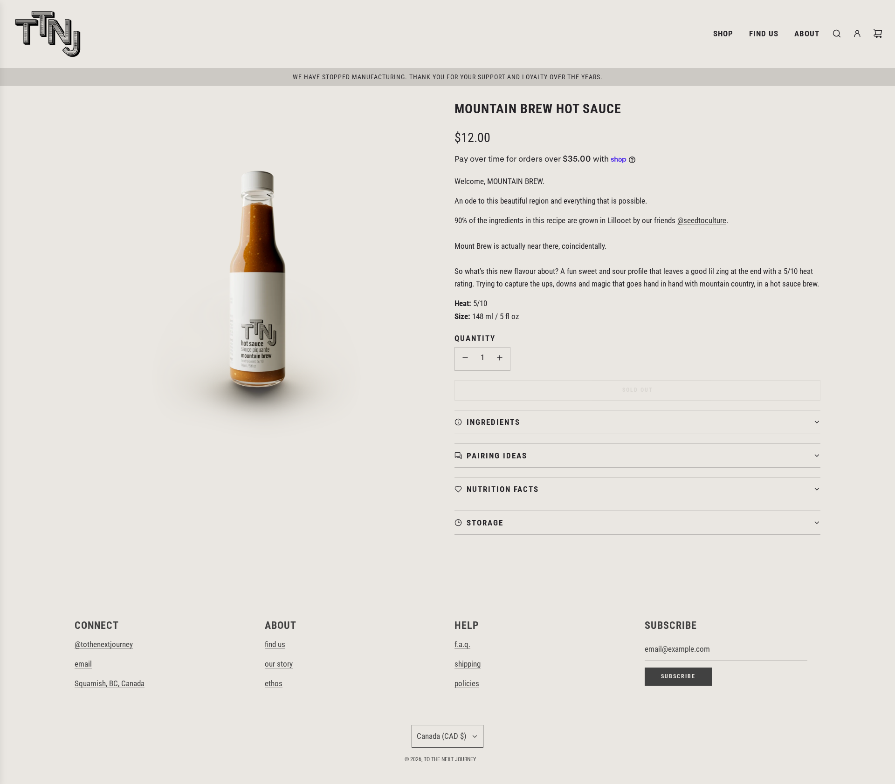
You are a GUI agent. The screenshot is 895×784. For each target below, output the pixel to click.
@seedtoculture (701, 220)
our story (279, 663)
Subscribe (678, 676)
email (83, 663)
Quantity (475, 338)
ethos (273, 683)
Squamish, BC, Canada (110, 683)
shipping (467, 663)
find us (275, 644)
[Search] (836, 33)
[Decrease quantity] (465, 359)
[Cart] (877, 33)
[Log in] (857, 33)
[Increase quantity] (499, 359)
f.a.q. (462, 644)
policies (466, 683)
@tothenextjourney (104, 644)
